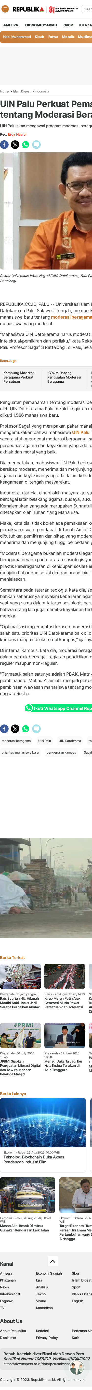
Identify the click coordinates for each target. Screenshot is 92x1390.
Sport (76, 1287)
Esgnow (6, 1301)
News (4, 1287)
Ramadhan (44, 1308)
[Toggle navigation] (5, 9)
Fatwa (53, 37)
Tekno (41, 1294)
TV (2, 1308)
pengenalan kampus (61, 752)
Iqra (39, 1280)
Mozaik (68, 37)
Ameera (6, 1273)
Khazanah (7, 1280)
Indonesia (42, 91)
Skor (75, 1273)
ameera (10, 25)
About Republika (13, 1331)
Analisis (42, 1287)
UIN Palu (81, 432)
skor (68, 25)
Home (4, 91)
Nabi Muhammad (17, 37)
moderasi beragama (16, 741)
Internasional (10, 1294)
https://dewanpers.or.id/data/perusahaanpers (39, 1364)
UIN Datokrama (70, 741)
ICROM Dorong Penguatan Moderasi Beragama (64, 377)
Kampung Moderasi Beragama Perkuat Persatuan (19, 377)
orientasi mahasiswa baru (20, 752)
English (77, 1301)
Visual (41, 1301)
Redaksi (42, 1331)
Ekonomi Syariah (41, 25)
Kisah (39, 37)
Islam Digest (22, 91)
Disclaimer (8, 1338)
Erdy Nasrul (17, 134)
